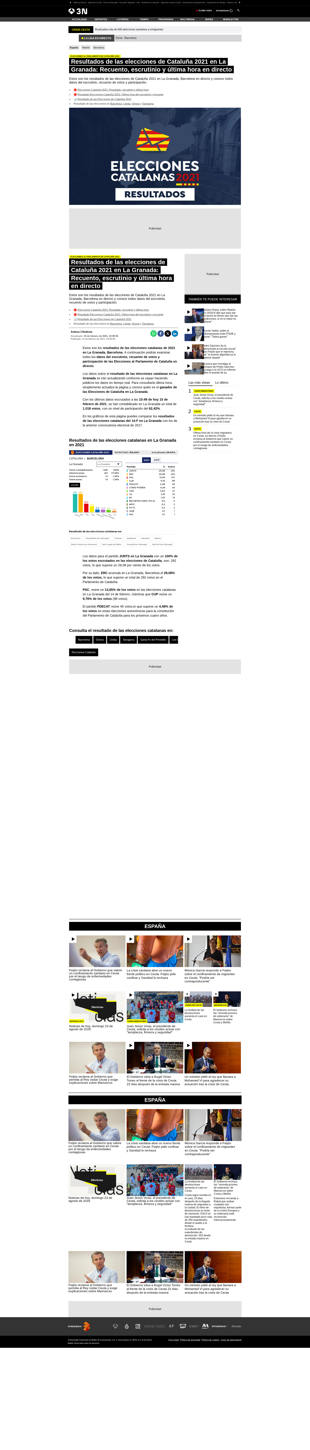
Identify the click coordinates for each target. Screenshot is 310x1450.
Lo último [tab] (221, 382)
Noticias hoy (77, 1021)
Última (205, 11)
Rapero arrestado (235, 2)
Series (209, 19)
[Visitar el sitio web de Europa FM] (194, 1326)
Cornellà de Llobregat (137, 544)
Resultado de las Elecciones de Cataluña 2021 (104, 99)
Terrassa (118, 538)
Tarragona (148, 103)
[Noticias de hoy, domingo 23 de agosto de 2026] (97, 1007)
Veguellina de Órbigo (216, 2)
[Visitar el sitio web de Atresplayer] (221, 1326)
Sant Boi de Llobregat (162, 544)
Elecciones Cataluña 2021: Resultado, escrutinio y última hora (113, 89)
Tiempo (144, 19)
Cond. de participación (231, 1340)
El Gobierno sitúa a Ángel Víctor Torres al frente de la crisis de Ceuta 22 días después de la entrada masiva (153, 1080)
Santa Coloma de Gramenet (84, 544)
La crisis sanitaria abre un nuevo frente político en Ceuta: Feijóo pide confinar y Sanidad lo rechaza (151, 974)
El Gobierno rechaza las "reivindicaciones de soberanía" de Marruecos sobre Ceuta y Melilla (225, 1016)
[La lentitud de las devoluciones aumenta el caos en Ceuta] (198, 999)
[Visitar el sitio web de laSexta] (127, 1326)
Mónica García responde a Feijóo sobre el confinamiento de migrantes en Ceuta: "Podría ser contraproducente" (210, 976)
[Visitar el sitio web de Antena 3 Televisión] (115, 1326)
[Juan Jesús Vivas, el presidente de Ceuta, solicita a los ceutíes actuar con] (155, 1007)
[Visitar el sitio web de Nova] (149, 1326)
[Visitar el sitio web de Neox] (138, 1326)
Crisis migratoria (203, 391)
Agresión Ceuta (95, 2)
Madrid (85, 47)
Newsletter (230, 19)
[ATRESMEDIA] (79, 1326)
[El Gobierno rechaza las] (227, 999)
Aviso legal (173, 1340)
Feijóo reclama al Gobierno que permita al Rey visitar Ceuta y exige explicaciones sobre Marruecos (93, 1079)
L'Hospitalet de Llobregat (97, 538)
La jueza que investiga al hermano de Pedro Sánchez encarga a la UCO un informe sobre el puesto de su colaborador (219, 369)
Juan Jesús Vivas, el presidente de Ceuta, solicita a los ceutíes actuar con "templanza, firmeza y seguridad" (213, 399)
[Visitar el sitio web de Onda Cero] (183, 1326)
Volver (74, 485)
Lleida (126, 103)
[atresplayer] (224, 10)
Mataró (158, 538)
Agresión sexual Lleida (171, 2)
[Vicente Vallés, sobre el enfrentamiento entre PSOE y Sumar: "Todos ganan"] (195, 333)
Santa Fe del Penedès (153, 639)
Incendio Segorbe (127, 2)
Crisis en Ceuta (193, 1005)
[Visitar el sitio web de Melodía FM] (205, 1326)
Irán (138, 2)
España (155, 1099)
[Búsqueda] (238, 10)
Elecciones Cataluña (84, 652)
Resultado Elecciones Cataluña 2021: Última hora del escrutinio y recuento (120, 94)
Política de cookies (210, 1340)
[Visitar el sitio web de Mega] (160, 1326)
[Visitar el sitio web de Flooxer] (236, 1326)
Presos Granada (110, 2)
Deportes (101, 19)
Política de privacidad (190, 1340)
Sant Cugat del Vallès (111, 544)
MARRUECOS (220, 1005)
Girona (136, 103)
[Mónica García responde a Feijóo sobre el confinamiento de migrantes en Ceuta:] (213, 951)
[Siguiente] (239, 2)
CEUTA (197, 411)
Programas (165, 19)
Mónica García (80, 2)
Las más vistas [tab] (199, 382)
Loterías (122, 19)
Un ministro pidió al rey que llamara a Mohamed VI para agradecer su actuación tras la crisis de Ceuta (213, 418)
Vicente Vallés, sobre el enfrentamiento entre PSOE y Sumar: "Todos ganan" (219, 333)
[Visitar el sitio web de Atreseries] (171, 1326)
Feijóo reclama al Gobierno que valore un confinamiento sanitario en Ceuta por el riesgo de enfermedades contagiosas (95, 975)
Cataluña (76, 458)
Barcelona (99, 47)
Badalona (131, 538)
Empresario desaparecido (194, 2)
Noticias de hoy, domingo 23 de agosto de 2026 (91, 1028)
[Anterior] (70, 2)
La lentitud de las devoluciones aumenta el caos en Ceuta (196, 1015)
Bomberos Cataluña (150, 2)
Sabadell (145, 538)
